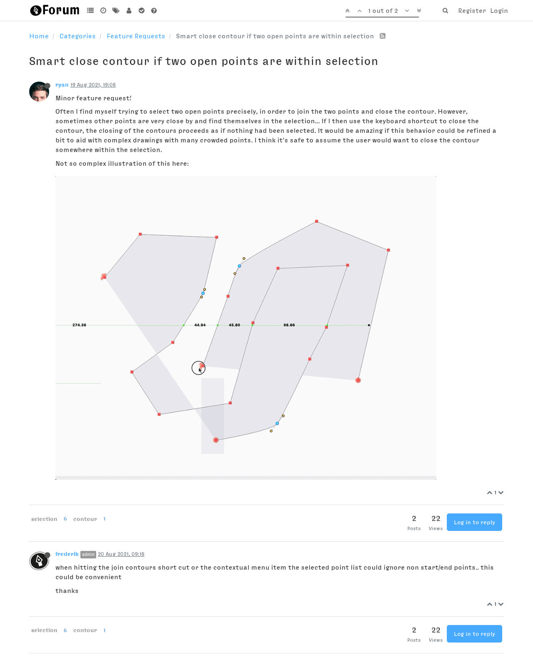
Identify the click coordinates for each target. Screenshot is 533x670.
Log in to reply (474, 522)
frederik (67, 554)
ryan (62, 84)
